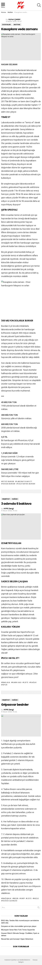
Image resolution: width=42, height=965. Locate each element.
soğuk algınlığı (10, 901)
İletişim (21, 962)
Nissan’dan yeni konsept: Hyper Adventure (17, 939)
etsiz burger (8, 481)
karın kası (17, 682)
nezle (36, 898)
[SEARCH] (39, 5)
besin (16, 898)
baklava (6, 682)
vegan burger (9, 484)
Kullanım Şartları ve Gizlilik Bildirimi (17, 960)
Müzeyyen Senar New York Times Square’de (18, 930)
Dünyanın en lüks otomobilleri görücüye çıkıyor (18, 926)
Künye (35, 960)
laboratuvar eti (24, 481)
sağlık (34, 682)
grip (23, 898)
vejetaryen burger (26, 484)
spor (5, 685)
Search (38, 907)
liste (26, 682)
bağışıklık (7, 898)
